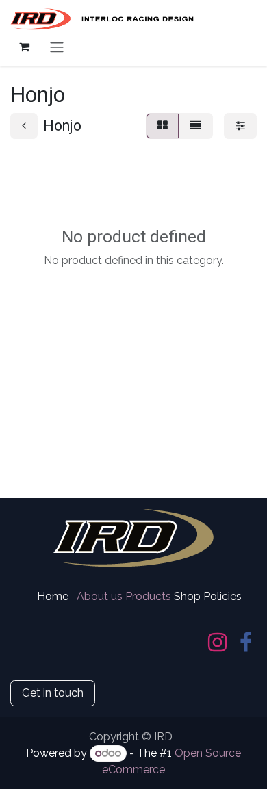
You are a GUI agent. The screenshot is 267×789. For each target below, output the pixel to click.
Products (148, 596)
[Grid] (162, 126)
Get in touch (53, 692)
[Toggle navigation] (57, 47)
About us (100, 596)
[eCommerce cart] (24, 46)
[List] (196, 126)
